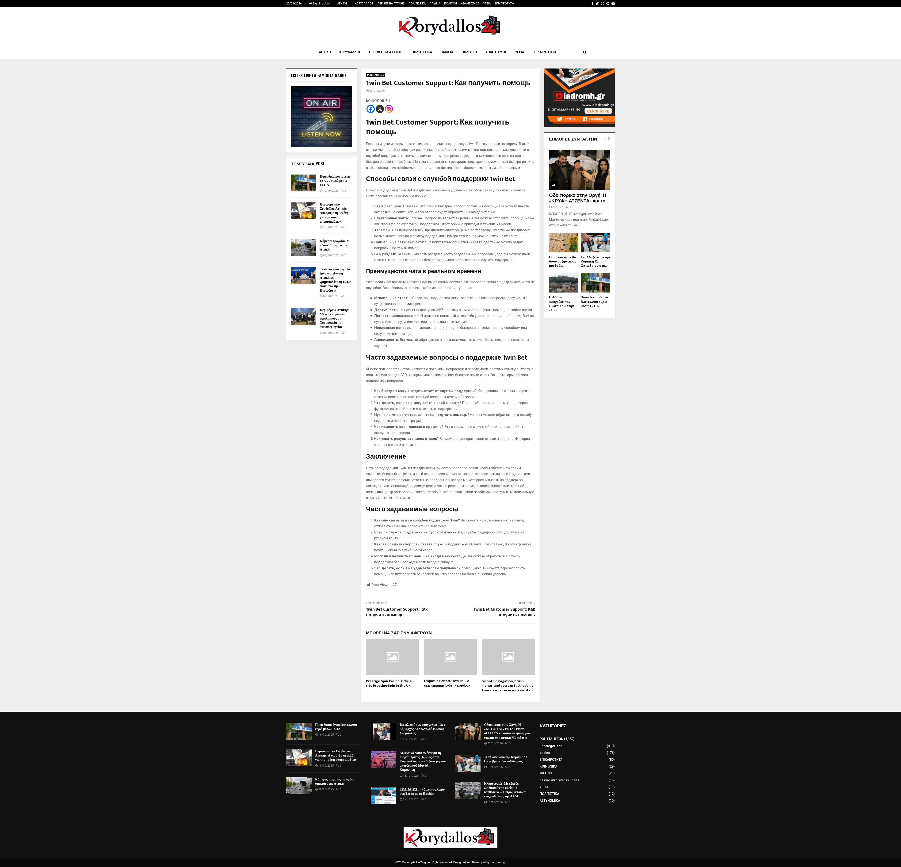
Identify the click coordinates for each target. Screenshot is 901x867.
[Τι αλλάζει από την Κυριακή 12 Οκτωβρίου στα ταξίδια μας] (595, 242)
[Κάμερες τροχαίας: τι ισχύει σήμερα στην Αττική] (303, 247)
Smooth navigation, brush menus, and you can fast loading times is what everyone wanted (508, 685)
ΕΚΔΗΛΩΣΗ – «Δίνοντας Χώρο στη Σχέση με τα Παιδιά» (422, 791)
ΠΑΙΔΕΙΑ (435, 3)
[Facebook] (371, 109)
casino (545, 753)
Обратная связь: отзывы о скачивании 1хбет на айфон (447, 683)
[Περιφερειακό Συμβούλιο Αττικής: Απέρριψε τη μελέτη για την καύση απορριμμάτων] (303, 210)
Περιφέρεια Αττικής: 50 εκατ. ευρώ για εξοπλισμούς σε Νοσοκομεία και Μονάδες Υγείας (334, 318)
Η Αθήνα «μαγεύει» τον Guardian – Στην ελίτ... (561, 304)
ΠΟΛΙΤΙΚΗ (450, 3)
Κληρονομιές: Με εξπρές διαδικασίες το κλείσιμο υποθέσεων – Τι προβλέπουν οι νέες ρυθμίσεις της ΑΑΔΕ (505, 790)
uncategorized (551, 746)
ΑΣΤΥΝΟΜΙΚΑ (550, 800)
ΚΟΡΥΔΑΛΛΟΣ (364, 3)
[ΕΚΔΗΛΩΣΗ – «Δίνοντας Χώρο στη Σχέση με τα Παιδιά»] (383, 795)
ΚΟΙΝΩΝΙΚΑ (548, 766)
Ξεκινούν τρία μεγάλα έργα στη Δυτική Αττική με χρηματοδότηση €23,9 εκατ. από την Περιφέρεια (335, 279)
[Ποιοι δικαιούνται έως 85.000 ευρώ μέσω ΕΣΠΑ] (303, 183)
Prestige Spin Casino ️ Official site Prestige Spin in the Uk (389, 683)
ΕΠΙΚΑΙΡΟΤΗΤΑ (504, 3)
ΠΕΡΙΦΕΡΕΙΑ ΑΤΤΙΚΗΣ (391, 3)
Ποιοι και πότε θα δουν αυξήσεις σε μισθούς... (562, 261)
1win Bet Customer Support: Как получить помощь (397, 612)
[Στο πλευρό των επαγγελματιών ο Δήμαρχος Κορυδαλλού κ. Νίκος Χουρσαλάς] (383, 731)
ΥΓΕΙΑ (487, 3)
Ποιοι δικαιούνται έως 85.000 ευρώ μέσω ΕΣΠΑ (335, 181)
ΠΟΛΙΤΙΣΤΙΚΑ (417, 3)
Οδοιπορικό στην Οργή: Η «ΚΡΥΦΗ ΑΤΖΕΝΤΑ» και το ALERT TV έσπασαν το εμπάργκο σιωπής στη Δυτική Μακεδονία (507, 731)
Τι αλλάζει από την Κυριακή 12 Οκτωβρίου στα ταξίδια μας (505, 759)
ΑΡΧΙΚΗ (342, 3)
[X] (380, 109)
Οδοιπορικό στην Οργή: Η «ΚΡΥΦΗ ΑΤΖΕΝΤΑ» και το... (578, 198)
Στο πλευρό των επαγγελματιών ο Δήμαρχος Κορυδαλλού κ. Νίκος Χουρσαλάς (423, 729)
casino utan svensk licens (559, 780)
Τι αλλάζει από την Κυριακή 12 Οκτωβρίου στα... (595, 261)
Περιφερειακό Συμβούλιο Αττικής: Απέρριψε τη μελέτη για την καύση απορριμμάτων (334, 213)
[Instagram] (389, 109)
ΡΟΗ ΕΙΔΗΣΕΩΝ (375, 75)
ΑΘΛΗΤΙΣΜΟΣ (470, 3)
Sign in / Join (321, 3)
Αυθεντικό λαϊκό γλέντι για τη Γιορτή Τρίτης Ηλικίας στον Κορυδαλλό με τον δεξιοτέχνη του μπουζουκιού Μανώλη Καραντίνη (423, 761)
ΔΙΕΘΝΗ (546, 773)
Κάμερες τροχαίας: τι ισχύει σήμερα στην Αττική (334, 245)
